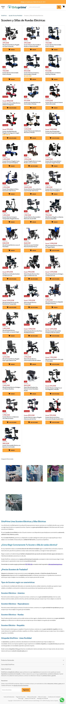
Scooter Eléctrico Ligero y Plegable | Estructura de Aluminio (33, 418)
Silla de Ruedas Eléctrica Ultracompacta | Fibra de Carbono (32, 359)
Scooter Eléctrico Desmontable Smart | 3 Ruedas (53, 45)
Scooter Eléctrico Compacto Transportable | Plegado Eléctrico (10, 217)
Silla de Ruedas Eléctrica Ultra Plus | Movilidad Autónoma (33, 331)
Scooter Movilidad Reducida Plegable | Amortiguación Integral (10, 132)
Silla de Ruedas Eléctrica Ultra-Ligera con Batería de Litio (32, 274)
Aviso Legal (20, 698)
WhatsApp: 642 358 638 (42, 698)
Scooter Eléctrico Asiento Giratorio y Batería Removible (54, 103)
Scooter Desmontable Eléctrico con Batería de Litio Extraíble (11, 446)
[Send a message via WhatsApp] (62, 700)
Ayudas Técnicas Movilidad (15, 15)
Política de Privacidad (31, 696)
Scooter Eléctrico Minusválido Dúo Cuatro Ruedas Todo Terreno (32, 189)
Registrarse (26, 690)
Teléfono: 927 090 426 (30, 698)
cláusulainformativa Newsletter (21, 685)
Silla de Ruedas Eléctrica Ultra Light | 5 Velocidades (54, 360)
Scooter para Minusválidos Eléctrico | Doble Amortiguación (11, 103)
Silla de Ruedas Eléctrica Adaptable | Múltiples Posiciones (54, 302)
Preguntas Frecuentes (20, 696)
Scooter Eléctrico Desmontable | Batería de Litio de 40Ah (32, 217)
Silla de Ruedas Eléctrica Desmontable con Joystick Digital (10, 331)
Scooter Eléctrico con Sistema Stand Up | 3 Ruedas (53, 73)
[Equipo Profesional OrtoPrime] (32, 564)
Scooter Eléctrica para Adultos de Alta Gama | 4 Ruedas (32, 131)
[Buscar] (59, 7)
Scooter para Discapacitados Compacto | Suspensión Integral (53, 132)
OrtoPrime (4, 15)
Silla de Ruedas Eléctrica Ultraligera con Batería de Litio (54, 274)
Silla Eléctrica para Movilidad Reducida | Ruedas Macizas (31, 245)
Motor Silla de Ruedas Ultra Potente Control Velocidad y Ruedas (31, 389)
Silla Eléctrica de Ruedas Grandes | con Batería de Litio (11, 274)
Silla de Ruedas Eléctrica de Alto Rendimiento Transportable (10, 303)
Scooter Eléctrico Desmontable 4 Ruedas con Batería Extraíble (32, 45)
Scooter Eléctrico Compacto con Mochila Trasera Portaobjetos (53, 189)
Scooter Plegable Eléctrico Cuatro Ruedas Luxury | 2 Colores (32, 162)
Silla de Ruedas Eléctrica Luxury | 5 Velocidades (11, 245)
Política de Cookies (42, 696)
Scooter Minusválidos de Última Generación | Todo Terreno (10, 189)
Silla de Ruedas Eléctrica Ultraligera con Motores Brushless (11, 388)
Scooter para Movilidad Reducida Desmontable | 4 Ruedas (32, 103)
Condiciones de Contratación (54, 696)
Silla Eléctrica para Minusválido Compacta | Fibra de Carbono (53, 331)
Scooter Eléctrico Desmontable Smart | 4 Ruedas (10, 73)
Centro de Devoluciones (9, 696)
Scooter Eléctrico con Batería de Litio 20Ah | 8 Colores (10, 417)
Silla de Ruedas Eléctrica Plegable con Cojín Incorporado (10, 45)
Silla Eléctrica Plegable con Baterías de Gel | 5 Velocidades (54, 217)
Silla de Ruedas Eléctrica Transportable (30, 303)
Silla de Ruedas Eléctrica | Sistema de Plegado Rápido (53, 246)
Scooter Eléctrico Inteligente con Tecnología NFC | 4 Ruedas (53, 388)
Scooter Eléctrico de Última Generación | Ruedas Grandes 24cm (54, 418)
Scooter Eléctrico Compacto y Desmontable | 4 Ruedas (31, 73)
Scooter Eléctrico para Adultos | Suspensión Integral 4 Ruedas (53, 162)
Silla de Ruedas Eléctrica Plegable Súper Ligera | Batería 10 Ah (10, 359)
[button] (28, 76)
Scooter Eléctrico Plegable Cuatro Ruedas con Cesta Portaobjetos (10, 162)
